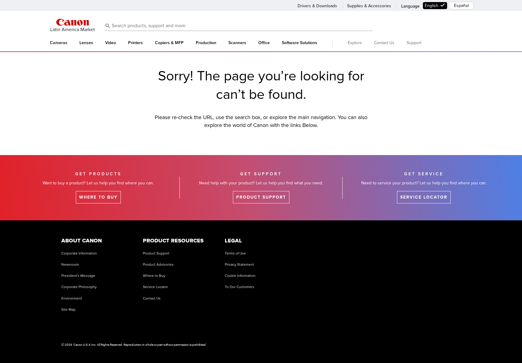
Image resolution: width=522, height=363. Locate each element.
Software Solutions (299, 43)
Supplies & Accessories (369, 5)
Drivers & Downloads (317, 5)
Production (206, 43)
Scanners (237, 43)
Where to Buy (154, 276)
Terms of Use (235, 253)
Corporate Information (79, 253)
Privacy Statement (239, 264)
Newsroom (70, 264)
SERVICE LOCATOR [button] (423, 197)
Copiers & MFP (169, 43)
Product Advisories (158, 264)
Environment (71, 298)
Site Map (68, 309)
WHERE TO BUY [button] (98, 197)
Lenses (86, 43)
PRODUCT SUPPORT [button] (261, 197)
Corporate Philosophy (79, 287)
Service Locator (155, 287)
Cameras (58, 43)
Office (264, 43)
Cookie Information (240, 276)
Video (110, 43)
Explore (355, 42)
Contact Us (384, 42)
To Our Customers (239, 287)
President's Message (78, 276)
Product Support (156, 253)
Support (414, 42)
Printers (135, 43)
